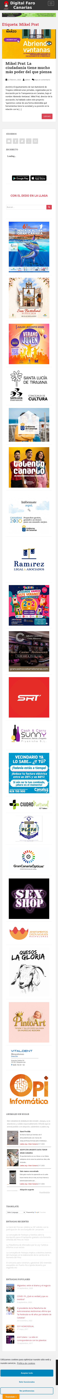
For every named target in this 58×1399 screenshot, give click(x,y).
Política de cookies (26, 1363)
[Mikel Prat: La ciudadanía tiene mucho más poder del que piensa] (29, 44)
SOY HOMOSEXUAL (25, 1326)
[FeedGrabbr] (29, 1192)
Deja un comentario (42, 79)
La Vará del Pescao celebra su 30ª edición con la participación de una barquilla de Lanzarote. (27, 1228)
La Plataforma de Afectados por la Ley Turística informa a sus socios (27, 1246)
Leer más (47, 116)
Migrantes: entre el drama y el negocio (34, 1285)
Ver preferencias (26, 1391)
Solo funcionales (27, 1382)
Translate (43, 1212)
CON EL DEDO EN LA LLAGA (29, 195)
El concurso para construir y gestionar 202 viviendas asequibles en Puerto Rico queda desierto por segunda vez (29, 1265)
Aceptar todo (27, 1373)
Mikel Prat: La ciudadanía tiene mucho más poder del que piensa (29, 67)
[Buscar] (49, 207)
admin (27, 79)
